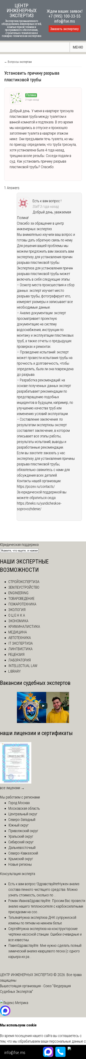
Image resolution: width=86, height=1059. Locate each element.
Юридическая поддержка (19, 544)
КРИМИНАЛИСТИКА (24, 626)
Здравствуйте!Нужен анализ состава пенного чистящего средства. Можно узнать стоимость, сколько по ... (43, 889)
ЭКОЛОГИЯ (16, 609)
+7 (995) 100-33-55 (64, 16)
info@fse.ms (64, 21)
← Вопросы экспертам (18, 61)
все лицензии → (12, 788)
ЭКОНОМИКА (18, 621)
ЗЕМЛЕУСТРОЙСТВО (23, 587)
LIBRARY (14, 671)
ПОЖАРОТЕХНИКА (22, 604)
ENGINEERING (18, 593)
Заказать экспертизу (64, 29)
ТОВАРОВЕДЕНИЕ (21, 598)
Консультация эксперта (17, 874)
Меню (78, 47)
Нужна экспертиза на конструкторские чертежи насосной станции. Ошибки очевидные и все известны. (45, 934)
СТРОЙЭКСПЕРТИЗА (23, 581)
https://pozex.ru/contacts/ (36, 486)
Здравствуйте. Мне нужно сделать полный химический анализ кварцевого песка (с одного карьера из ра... (44, 951)
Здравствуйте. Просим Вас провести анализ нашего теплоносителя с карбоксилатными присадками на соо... (46, 906)
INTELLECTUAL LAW (22, 665)
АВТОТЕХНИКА (19, 637)
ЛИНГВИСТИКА (20, 649)
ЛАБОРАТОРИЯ (19, 660)
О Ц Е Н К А (16, 615)
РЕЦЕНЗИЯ (16, 654)
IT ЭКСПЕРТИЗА (20, 643)
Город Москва (19, 803)
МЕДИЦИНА (17, 632)
